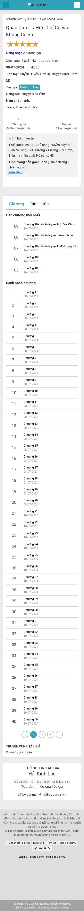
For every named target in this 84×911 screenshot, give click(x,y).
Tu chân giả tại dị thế (18, 843)
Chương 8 (30, 369)
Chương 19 (31, 489)
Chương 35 (31, 664)
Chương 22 (31, 522)
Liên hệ (23, 856)
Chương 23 (31, 533)
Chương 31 (31, 621)
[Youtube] (46, 864)
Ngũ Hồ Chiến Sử (42, 848)
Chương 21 (31, 511)
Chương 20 (31, 500)
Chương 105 (31, 268)
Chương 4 (30, 325)
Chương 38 (31, 697)
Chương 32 (31, 632)
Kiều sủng (38, 843)
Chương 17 (31, 467)
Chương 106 (31, 257)
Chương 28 (31, 588)
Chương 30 (31, 610)
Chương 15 (31, 445)
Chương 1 (30, 292)
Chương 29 (31, 599)
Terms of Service (55, 856)
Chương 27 (31, 577)
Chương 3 (30, 314)
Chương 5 (30, 336)
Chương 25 (31, 555)
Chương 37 (31, 686)
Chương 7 (30, 358)
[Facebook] (38, 864)
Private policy (36, 856)
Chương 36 (31, 675)
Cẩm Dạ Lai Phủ (67, 843)
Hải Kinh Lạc (29, 87)
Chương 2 (30, 303)
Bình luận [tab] (39, 203)
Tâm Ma (51, 843)
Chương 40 (31, 719)
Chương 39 (31, 708)
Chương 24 (31, 544)
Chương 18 (31, 478)
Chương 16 (31, 456)
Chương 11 (31, 402)
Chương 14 (31, 434)
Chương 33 (31, 643)
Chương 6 (30, 347)
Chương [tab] (16, 203)
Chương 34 (31, 654)
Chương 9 (30, 380)
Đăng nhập (14, 53)
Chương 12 (31, 413)
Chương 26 (31, 566)
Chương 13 (31, 423)
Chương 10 (31, 391)
